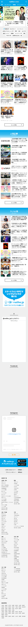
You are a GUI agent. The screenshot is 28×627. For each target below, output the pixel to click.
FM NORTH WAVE (4, 486)
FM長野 (2, 530)
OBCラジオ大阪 (4, 541)
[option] (14, 16)
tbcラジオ (3, 494)
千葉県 (16, 607)
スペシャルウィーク (21, 4)
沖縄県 (2, 617)
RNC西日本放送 (17, 553)
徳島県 (23, 613)
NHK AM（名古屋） (5, 533)
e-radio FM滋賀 (4, 550)
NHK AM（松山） (17, 564)
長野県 (9, 608)
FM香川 (15, 555)
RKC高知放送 (16, 559)
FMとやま (3, 518)
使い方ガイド (13, 29)
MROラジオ (3, 520)
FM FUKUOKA (4, 575)
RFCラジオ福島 (4, 504)
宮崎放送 (3, 587)
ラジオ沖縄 (3, 595)
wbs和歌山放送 (4, 555)
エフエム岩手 (3, 492)
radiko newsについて (10, 469)
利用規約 (20, 469)
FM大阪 (2, 545)
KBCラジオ (3, 570)
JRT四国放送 (16, 550)
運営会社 (20, 472)
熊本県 (13, 616)
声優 (24, 33)
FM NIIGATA (3, 515)
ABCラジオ (3, 538)
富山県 (16, 608)
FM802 (2, 544)
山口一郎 (24, 31)
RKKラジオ (3, 581)
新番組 (14, 4)
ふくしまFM (3, 506)
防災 (2, 4)
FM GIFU (15, 521)
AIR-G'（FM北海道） (5, 485)
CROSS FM (3, 573)
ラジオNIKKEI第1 (17, 568)
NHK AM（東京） (17, 503)
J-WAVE (15, 489)
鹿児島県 (23, 616)
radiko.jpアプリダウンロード (14, 462)
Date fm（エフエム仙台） (6, 496)
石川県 (13, 608)
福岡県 (2, 616)
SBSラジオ (16, 523)
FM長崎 (2, 579)
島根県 (13, 613)
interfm (15, 486)
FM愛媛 (15, 558)
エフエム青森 (3, 489)
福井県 (20, 608)
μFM (2, 592)
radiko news (14, 1)
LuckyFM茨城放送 (17, 497)
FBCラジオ (3, 523)
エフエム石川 (3, 521)
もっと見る (14, 125)
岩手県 (9, 605)
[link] (11, 318)
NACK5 (15, 494)
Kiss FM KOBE (4, 549)
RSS (15, 454)
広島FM (15, 545)
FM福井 (2, 524)
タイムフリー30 (18, 33)
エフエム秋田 (3, 499)
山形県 (20, 605)
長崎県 (9, 616)
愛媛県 (2, 614)
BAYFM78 (16, 492)
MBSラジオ (3, 539)
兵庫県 (6, 611)
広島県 (6, 613)
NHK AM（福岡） (4, 598)
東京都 (20, 607)
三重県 (13, 610)
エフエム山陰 (16, 539)
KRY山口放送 (16, 547)
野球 (16, 31)
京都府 (9, 611)
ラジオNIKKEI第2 (17, 570)
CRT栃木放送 (16, 499)
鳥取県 (9, 613)
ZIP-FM (15, 518)
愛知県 (2, 610)
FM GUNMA (16, 502)
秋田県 (16, 605)
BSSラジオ (16, 538)
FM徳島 (15, 552)
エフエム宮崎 (3, 589)
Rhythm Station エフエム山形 (7, 503)
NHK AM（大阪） (4, 556)
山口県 (16, 613)
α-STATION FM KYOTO (5, 553)
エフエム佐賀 (3, 576)
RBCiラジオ (3, 593)
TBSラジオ (16, 482)
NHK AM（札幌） (4, 508)
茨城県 (2, 607)
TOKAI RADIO (16, 515)
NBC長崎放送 (3, 578)
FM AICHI (15, 520)
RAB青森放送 (3, 488)
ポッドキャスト (8, 4)
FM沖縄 (2, 596)
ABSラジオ (3, 497)
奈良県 (16, 611)
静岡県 (9, 610)
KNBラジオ (3, 516)
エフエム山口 (16, 549)
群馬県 (9, 607)
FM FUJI (2, 527)
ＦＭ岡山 (15, 542)
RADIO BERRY (16, 500)
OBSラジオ (3, 584)
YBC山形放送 (3, 500)
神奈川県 (23, 607)
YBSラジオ (3, 526)
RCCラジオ (16, 544)
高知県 (6, 614)
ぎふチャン (16, 516)
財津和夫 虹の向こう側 (17, 35)
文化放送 (15, 483)
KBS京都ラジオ (4, 552)
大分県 (16, 616)
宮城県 (13, 605)
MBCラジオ (3, 590)
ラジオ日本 (16, 491)
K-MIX (15, 524)
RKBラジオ (3, 568)
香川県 (20, 613)
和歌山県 (20, 611)
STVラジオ (3, 483)
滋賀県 (13, 611)
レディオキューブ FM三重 (19, 526)
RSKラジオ (16, 541)
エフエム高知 (16, 561)
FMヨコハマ (16, 496)
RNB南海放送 (16, 556)
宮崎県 (20, 616)
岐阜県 (6, 610)
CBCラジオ (16, 513)
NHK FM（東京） (17, 571)
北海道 (2, 605)
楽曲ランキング (6, 33)
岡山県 (2, 613)
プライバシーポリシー (11, 472)
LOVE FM (3, 571)
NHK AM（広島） (17, 563)
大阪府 (2, 611)
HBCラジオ (3, 482)
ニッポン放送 (16, 485)
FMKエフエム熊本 (4, 582)
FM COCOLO (3, 542)
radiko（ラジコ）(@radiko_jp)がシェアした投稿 (14, 449)
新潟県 (2, 608)
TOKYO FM (8, 35)
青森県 (6, 605)
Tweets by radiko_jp (14, 320)
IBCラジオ (3, 491)
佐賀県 (6, 616)
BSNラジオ (3, 513)
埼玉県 (13, 607)
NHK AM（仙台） (4, 509)
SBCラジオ (3, 529)
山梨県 (6, 608)
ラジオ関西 (3, 547)
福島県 (23, 605)
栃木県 (6, 607)
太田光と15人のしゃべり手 (8, 31)
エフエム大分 (3, 585)
